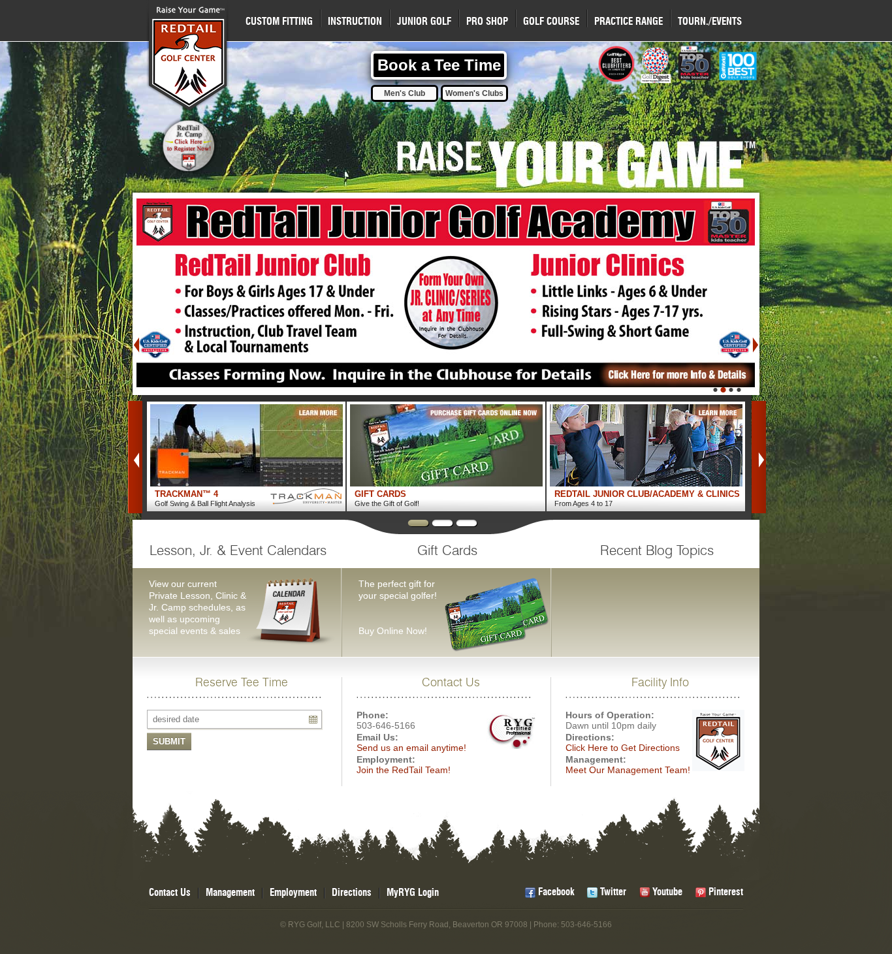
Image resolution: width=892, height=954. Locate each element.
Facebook (556, 892)
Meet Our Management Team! (627, 770)
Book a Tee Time (439, 65)
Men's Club (404, 93)
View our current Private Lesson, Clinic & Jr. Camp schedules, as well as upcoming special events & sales (238, 590)
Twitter (613, 892)
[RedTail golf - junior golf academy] (446, 294)
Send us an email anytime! (411, 747)
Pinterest (726, 892)
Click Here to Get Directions (622, 747)
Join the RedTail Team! (404, 770)
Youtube (667, 892)
